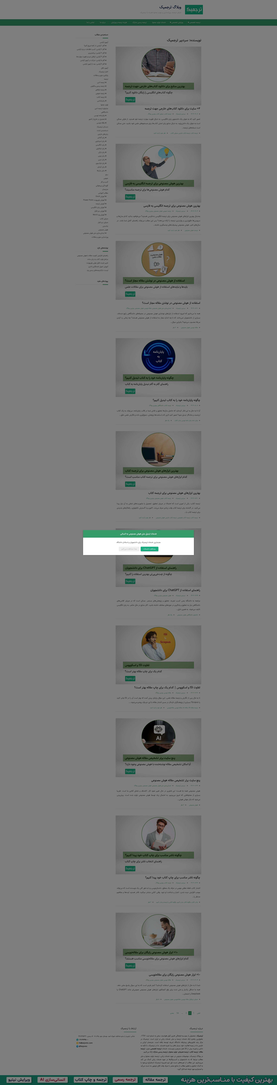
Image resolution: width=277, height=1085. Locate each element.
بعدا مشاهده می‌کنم (129, 548)
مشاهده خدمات (149, 548)
